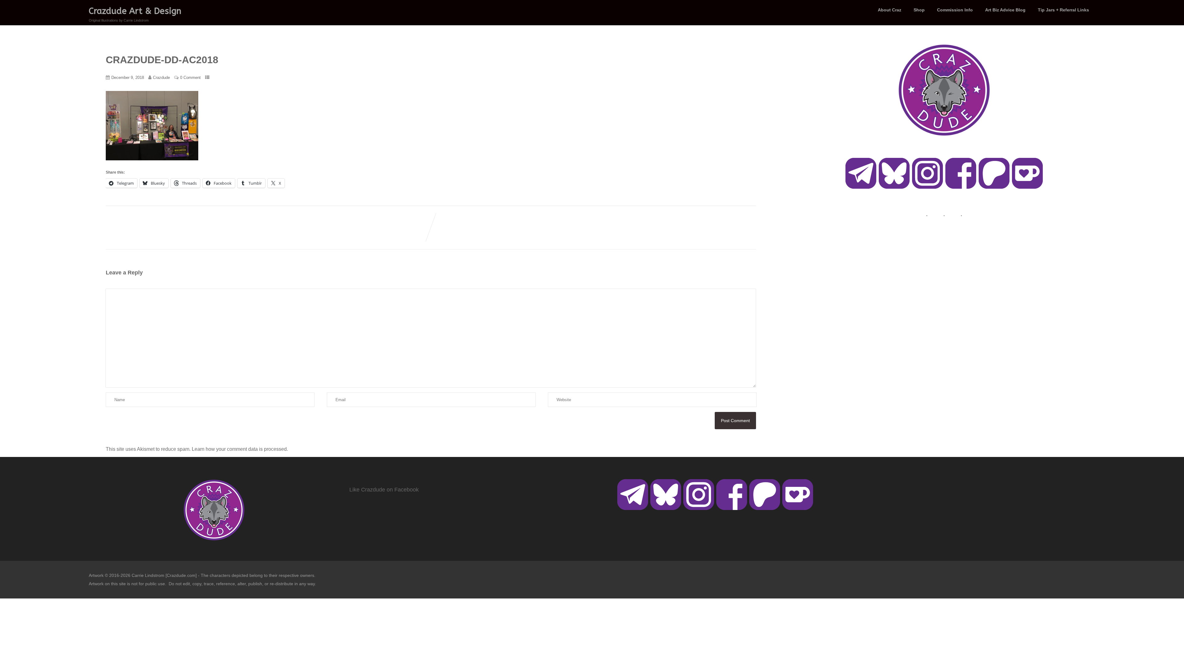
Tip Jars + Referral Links (1063, 9)
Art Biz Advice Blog (1005, 9)
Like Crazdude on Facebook (384, 490)
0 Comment (190, 77)
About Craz (889, 9)
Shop (919, 9)
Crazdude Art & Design (135, 11)
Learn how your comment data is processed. (240, 449)
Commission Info (955, 9)
